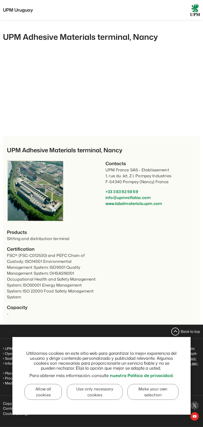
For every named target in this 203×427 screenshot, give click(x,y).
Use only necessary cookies (94, 392)
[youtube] (194, 416)
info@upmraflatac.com (128, 197)
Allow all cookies (43, 392)
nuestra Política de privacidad (141, 375)
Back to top (190, 331)
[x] (194, 405)
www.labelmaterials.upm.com (133, 203)
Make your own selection (152, 392)
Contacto (11, 408)
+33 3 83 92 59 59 (121, 191)
